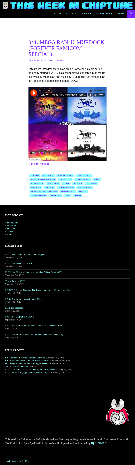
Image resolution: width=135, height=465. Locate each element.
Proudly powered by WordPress (17, 461)
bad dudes (48, 176)
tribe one (56, 195)
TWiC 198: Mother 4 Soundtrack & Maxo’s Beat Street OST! (33, 272)
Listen (85, 14)
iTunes (10, 231)
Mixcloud (11, 225)
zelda (78, 195)
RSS (9, 234)
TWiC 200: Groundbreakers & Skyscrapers (25, 254)
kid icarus (53, 184)
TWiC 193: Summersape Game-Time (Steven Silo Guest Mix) (34, 334)
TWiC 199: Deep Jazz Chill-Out (20, 263)
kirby (66, 184)
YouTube (11, 228)
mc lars (78, 184)
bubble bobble (65, 176)
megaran (36, 188)
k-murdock (37, 184)
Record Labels (102, 14)
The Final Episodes (14, 308)
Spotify (57, 14)
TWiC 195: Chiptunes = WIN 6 (19, 317)
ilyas (96, 180)
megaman (92, 184)
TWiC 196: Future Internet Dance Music (24, 299)
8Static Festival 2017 (15, 281)
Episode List (72, 14)
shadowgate (68, 192)
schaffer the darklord (44, 192)
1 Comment (58, 60)
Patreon (121, 14)
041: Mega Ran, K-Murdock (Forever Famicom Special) (66, 48)
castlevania (84, 176)
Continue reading (40, 163)
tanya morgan (38, 195)
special (83, 192)
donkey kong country (43, 180)
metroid (49, 188)
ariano (35, 176)
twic (67, 195)
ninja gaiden (84, 188)
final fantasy (83, 180)
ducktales (65, 180)
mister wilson (66, 188)
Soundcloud (12, 222)
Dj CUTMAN (99, 443)
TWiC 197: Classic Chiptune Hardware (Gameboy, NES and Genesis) (37, 290)
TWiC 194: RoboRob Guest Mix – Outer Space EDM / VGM (33, 325)
